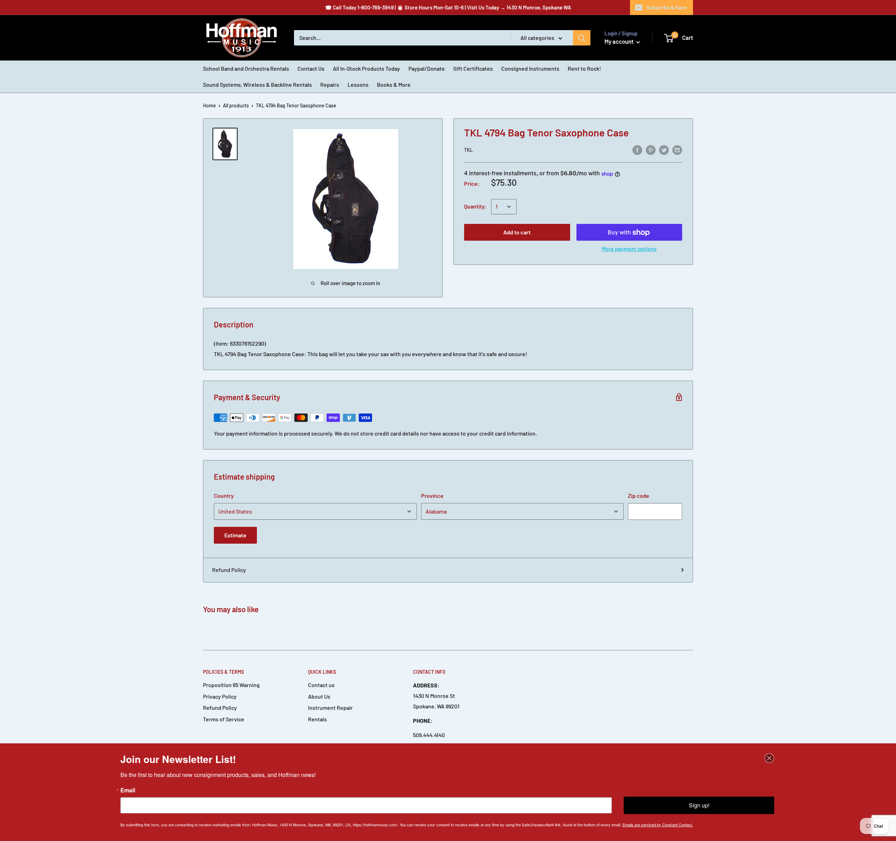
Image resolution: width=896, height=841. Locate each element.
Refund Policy (229, 569)
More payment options (629, 249)
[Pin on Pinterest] (651, 149)
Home (209, 105)
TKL (468, 150)
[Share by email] (677, 149)
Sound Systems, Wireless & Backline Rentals (257, 84)
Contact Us (311, 68)
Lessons (358, 84)
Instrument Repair (330, 707)
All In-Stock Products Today (366, 68)
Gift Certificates (473, 68)
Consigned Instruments (530, 68)
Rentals (317, 719)
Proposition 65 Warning (231, 684)
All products (236, 105)
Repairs (329, 84)
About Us (319, 696)
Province (432, 495)
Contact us (321, 684)
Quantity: (475, 206)
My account (619, 41)
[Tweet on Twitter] (664, 149)
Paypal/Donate (426, 68)
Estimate (235, 535)
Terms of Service (223, 719)
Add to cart (517, 232)
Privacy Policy (220, 696)
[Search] (581, 37)
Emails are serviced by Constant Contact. (657, 824)
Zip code (638, 495)
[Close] (769, 758)
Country (224, 495)
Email (127, 790)
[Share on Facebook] (637, 149)
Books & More (394, 84)
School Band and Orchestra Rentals (246, 68)
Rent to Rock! (584, 68)
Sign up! (699, 805)
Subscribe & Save (666, 7)
